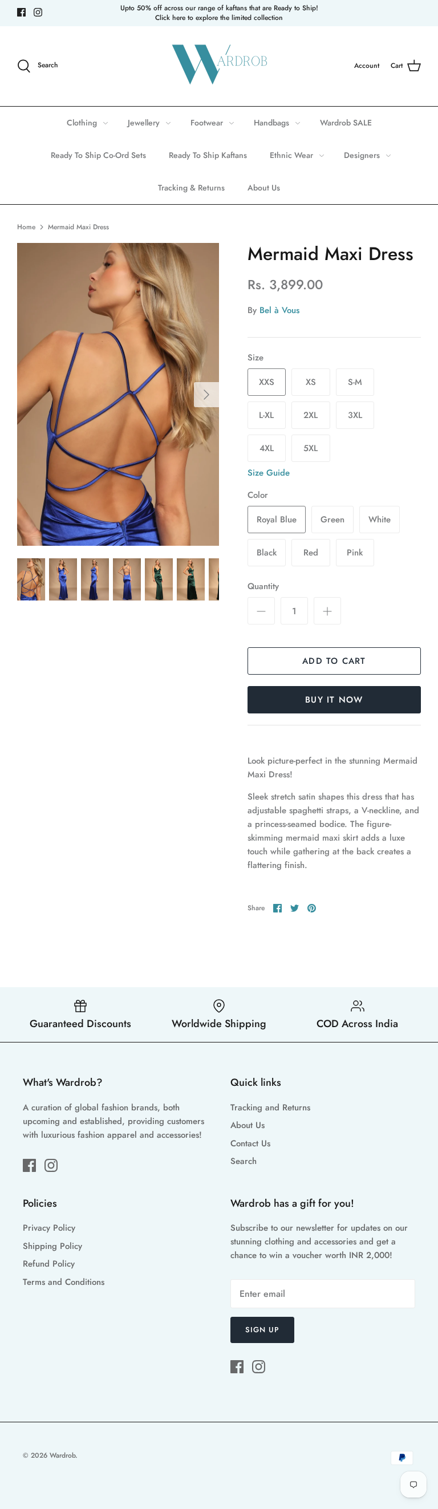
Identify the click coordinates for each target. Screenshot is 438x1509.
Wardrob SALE (346, 122)
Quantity (263, 587)
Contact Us (250, 1143)
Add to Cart (334, 661)
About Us (264, 187)
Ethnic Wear (291, 155)
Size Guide (269, 473)
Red (310, 552)
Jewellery (144, 122)
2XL (310, 415)
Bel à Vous (279, 310)
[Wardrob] (219, 66)
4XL (266, 448)
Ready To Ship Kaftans (208, 155)
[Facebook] (21, 12)
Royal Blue (277, 519)
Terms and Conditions (63, 1282)
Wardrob (62, 1455)
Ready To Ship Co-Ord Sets (98, 155)
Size (255, 358)
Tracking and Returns (270, 1107)
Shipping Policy (52, 1246)
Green (332, 519)
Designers (362, 155)
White (379, 519)
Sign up (262, 1329)
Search (243, 1161)
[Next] (206, 394)
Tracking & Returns (191, 187)
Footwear (206, 122)
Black (267, 552)
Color (258, 495)
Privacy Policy (49, 1228)
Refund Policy (49, 1264)
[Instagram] (38, 12)
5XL (310, 448)
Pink (355, 552)
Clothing (82, 122)
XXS (266, 382)
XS (311, 382)
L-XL (266, 415)
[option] (118, 394)
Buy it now (334, 699)
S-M (355, 382)
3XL (355, 415)
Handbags (271, 122)
